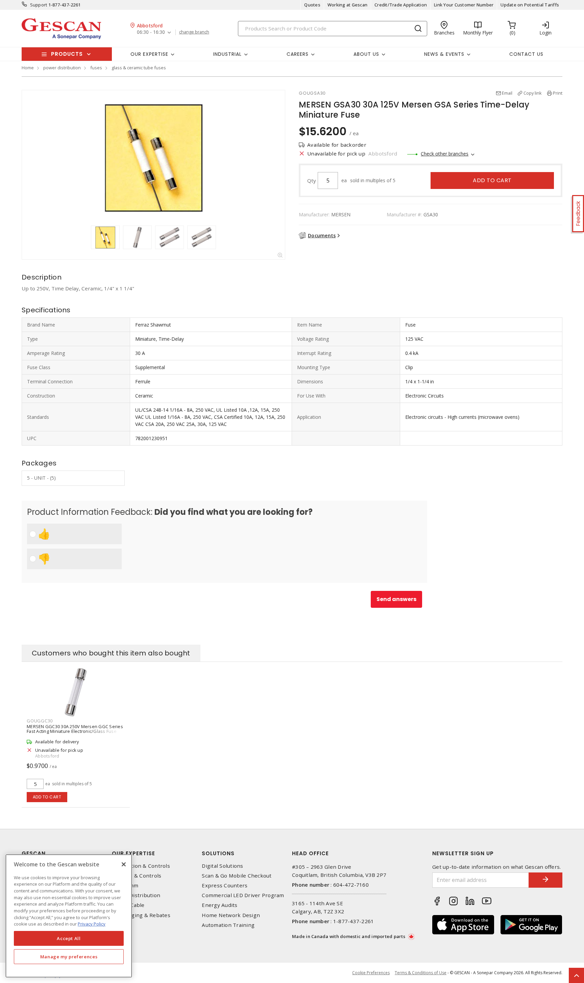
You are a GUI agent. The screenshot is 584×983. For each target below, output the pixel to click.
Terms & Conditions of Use (420, 973)
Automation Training (228, 925)
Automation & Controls (141, 866)
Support (38, 5)
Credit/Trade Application (400, 5)
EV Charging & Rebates (141, 915)
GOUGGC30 (40, 721)
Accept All (69, 938)
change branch (194, 32)
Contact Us (526, 54)
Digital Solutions (222, 866)
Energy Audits (219, 905)
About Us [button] (366, 54)
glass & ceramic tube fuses (139, 68)
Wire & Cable (128, 905)
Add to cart (492, 180)
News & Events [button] (444, 54)
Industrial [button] (227, 54)
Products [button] (67, 53)
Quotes (312, 5)
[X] (123, 864)
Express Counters (224, 885)
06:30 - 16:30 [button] (151, 32)
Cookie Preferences (371, 973)
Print (557, 93)
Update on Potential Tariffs (530, 5)
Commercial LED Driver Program (243, 895)
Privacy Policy (91, 924)
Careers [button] (298, 54)
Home (28, 68)
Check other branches (444, 153)
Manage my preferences (69, 957)
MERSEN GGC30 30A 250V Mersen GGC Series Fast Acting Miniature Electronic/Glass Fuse (75, 728)
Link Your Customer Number (463, 5)
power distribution (62, 68)
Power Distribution (136, 895)
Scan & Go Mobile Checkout (236, 875)
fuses (96, 68)
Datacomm (125, 885)
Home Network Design (231, 915)
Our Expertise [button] (149, 54)
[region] (68, 916)
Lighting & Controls (137, 875)
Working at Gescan (347, 5)
